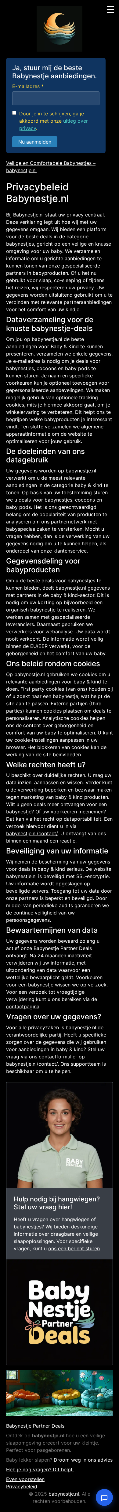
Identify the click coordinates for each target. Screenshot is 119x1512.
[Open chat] (104, 1497)
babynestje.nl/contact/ (32, 833)
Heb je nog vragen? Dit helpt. (40, 1469)
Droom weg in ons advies (83, 1460)
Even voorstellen (25, 1479)
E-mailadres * (28, 86)
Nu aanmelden (34, 142)
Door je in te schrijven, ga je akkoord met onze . (53, 121)
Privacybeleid (21, 1486)
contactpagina (22, 1006)
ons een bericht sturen (74, 1248)
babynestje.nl (64, 1494)
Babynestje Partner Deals (35, 1426)
